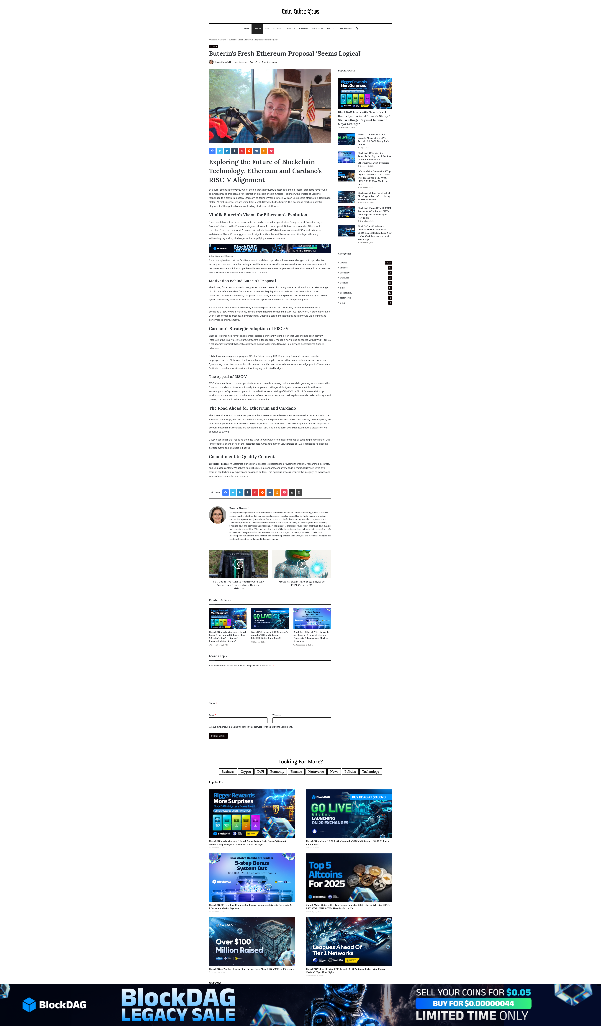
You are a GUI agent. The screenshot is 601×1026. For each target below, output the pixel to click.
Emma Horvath (222, 62)
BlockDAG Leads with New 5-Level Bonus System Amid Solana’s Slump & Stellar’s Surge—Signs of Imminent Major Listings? (227, 636)
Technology (346, 28)
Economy (278, 28)
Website (276, 715)
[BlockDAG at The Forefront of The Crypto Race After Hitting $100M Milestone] (346, 197)
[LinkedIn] (227, 151)
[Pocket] (271, 151)
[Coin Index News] (300, 12)
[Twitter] (220, 151)
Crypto (257, 28)
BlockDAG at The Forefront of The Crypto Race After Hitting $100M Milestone (374, 196)
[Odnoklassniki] (264, 151)
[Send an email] (230, 62)
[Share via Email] (292, 492)
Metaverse (317, 28)
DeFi (267, 28)
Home (246, 28)
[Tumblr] (234, 151)
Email (212, 715)
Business (303, 28)
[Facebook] (212, 151)
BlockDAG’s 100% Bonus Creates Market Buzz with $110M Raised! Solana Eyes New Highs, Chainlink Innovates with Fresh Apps (375, 233)
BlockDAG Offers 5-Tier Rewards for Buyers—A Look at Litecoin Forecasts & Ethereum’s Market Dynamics (311, 636)
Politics (331, 28)
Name (213, 703)
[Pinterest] (242, 151)
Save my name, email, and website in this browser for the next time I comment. (252, 726)
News (343, 287)
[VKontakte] (256, 151)
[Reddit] (249, 151)
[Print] (299, 492)
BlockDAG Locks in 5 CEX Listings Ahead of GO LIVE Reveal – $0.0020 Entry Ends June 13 (269, 635)
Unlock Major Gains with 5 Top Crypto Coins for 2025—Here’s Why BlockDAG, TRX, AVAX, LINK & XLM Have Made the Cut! (374, 178)
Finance (291, 28)
